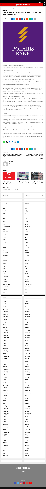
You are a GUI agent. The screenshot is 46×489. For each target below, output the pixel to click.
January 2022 (5, 387)
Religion (4, 273)
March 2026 (5, 308)
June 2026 (4, 303)
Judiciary (4, 253)
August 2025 (5, 319)
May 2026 (4, 304)
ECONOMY (4, 236)
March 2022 (5, 384)
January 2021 (5, 406)
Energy (4, 239)
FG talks (4, 242)
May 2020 (4, 419)
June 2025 (4, 322)
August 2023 (5, 358)
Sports (4, 282)
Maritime (4, 257)
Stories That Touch (6, 284)
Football (4, 244)
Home (9, 0)
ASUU (4, 213)
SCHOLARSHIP (33, 0)
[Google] (27, 483)
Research (4, 274)
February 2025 (5, 329)
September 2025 (6, 317)
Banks (3, 10)
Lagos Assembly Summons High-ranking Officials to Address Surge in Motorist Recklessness (12, 155)
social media (5, 281)
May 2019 (4, 439)
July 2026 (4, 301)
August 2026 (5, 300)
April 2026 (4, 306)
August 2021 (5, 395)
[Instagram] (21, 483)
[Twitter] (18, 483)
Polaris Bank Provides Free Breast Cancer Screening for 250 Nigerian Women (23, 182)
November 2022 (5, 372)
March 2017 (5, 453)
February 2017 (5, 455)
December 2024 (5, 332)
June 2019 (4, 437)
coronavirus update (6, 226)
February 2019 (5, 443)
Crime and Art (5, 231)
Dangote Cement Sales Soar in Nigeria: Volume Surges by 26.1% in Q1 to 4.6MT (37, 182)
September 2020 (6, 413)
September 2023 (6, 356)
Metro (4, 258)
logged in (8, 189)
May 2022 (4, 380)
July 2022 (4, 379)
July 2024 (4, 340)
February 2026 (5, 309)
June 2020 (4, 418)
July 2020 (4, 416)
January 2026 (5, 311)
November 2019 (5, 429)
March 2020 (5, 422)
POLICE (4, 266)
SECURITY (4, 279)
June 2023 (4, 361)
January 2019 (5, 445)
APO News (12, 0)
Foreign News (5, 245)
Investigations (5, 252)
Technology (5, 289)
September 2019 (6, 432)
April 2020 (4, 421)
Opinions (4, 263)
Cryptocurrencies (17, 0)
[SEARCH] (20, 196)
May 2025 (4, 324)
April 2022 (4, 382)
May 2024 (4, 343)
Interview (4, 250)
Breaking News (5, 219)
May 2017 (4, 450)
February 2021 (5, 405)
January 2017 (5, 456)
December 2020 (5, 408)
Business (25, 0)
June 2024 (4, 342)
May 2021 (4, 400)
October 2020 (5, 411)
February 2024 (5, 348)
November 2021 (5, 390)
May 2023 (4, 363)
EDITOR (4, 16)
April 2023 (4, 364)
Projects (4, 271)
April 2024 (4, 345)
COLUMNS (4, 224)
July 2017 (4, 447)
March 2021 (5, 403)
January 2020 (5, 426)
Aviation (4, 215)
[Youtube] (30, 483)
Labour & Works (5, 255)
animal (4, 208)
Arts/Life (4, 211)
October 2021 (5, 392)
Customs (4, 234)
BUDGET (4, 221)
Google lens (5, 247)
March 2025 (5, 327)
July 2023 (4, 359)
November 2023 (5, 353)
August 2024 (5, 338)
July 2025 (4, 321)
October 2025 (5, 316)
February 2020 (5, 424)
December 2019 (5, 427)
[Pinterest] (24, 483)
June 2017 (4, 448)
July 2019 (4, 435)
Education (4, 237)
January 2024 (5, 350)
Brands (6, 10)
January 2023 (5, 369)
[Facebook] (15, 483)
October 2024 (5, 335)
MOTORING (5, 260)
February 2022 (5, 385)
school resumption (6, 278)
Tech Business (5, 287)
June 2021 (4, 398)
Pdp (3, 265)
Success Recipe (5, 286)
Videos (29, 0)
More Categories (38, 0)
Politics (22, 0)
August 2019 (5, 434)
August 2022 (5, 377)
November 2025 (5, 314)
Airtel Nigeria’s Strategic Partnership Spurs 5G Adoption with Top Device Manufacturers (8, 182)
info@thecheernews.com (25, 475)
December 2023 (5, 351)
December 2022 (5, 371)
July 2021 (4, 397)
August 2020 (5, 414)
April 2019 (4, 440)
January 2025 (5, 330)
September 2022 (6, 376)
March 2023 (5, 366)
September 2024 (6, 337)
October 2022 (5, 374)
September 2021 (6, 393)
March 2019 (5, 442)
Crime (4, 229)
